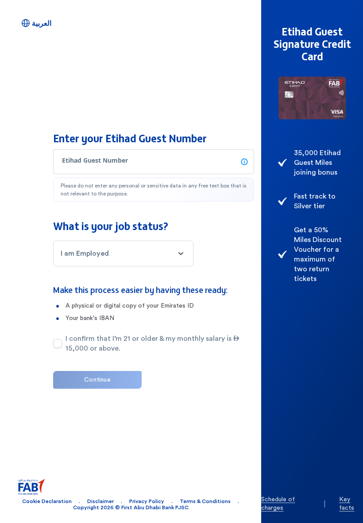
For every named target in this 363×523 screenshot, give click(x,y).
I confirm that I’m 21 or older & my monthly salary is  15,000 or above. (152, 343)
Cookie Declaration (47, 501)
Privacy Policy (146, 501)
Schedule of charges (278, 503)
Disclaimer (100, 501)
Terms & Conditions (205, 501)
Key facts (346, 503)
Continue (97, 380)
